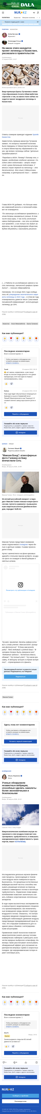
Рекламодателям (20, 1101)
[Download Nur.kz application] (20, 5)
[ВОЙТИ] (38, 13)
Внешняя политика (28, 17)
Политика (6, 17)
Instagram (22, 432)
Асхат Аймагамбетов (18, 323)
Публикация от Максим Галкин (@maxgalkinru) (20, 612)
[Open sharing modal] (25, 1062)
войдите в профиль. (12, 363)
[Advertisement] (20, 118)
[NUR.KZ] (20, 12)
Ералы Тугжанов (32, 323)
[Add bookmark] (36, 1062)
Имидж (11, 444)
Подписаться (20, 676)
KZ (34, 12)
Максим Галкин (8, 697)
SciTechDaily (20, 842)
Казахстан (17, 17)
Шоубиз (4, 444)
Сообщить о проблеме (20, 1096)
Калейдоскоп (6, 771)
